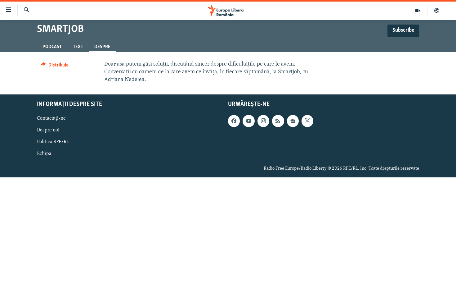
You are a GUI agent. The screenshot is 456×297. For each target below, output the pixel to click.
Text (78, 46)
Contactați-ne (51, 118)
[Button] (54, 66)
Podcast (52, 46)
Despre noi (48, 130)
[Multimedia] (418, 10)
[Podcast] (436, 10)
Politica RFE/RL (53, 142)
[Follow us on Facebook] (234, 121)
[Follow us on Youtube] (248, 121)
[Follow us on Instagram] (263, 121)
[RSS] (278, 121)
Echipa (44, 154)
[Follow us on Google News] (293, 121)
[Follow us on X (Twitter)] (307, 121)
